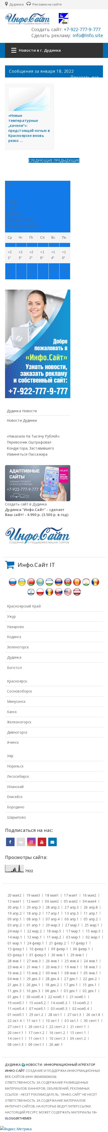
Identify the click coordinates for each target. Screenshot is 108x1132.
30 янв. (58, 954)
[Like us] (10, 842)
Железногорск (19, 722)
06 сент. (36, 1044)
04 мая (89, 901)
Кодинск (14, 636)
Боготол (14, 667)
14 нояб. (59, 1002)
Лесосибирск (18, 776)
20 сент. (15, 1032)
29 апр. (34, 907)
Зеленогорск (18, 647)
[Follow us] (21, 842)
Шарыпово (16, 817)
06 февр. (81, 948)
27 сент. (15, 1026)
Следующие (41, 160)
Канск (12, 711)
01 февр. (37, 954)
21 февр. (57, 943)
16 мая (89, 895)
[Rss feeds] (52, 842)
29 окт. (36, 1014)
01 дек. (14, 996)
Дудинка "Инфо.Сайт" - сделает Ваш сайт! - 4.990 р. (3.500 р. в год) (36, 512)
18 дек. (52, 984)
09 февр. (59, 948)
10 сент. (57, 1038)
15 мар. (93, 931)
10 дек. (33, 990)
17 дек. (71, 984)
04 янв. (15, 978)
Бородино (15, 807)
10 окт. (53, 1020)
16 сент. (57, 1032)
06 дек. (52, 990)
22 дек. (90, 978)
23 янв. (15, 967)
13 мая (14, 901)
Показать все (85, 77)
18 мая (52, 895)
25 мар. (92, 925)
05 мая (71, 901)
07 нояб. (37, 1008)
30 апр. (15, 907)
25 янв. (72, 961)
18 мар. (54, 931)
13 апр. (72, 913)
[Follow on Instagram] (31, 842)
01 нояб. (16, 1014)
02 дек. (89, 990)
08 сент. (15, 1044)
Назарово (15, 626)
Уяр (10, 755)
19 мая (33, 895)
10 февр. (37, 948)
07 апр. (53, 919)
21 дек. (14, 984)
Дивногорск (17, 732)
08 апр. (34, 919)
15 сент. (78, 1032)
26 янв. (53, 961)
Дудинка (16, 4)
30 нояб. (34, 996)
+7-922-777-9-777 (81, 29)
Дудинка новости (22, 410)
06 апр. (72, 919)
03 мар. (73, 937)
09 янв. (53, 973)
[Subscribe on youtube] (42, 842)
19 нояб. (16, 1002)
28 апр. (53, 907)
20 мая (14, 895)
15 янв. (34, 973)
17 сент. (36, 1032)
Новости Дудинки (22, 420)
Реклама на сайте (47, 4)
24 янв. (91, 961)
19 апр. (15, 913)
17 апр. (53, 913)
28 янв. (15, 961)
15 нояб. (37, 1002)
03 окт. (72, 1020)
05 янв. (91, 973)
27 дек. (71, 978)
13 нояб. (80, 1002)
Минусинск (16, 701)
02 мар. (93, 937)
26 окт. (93, 1014)
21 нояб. (78, 996)
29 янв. (77, 954)
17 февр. (79, 943)
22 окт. (15, 1020)
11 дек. (14, 990)
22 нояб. (56, 996)
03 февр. (16, 954)
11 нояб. (16, 1008)
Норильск (15, 766)
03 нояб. (59, 1008)
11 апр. (91, 913)
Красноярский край (24, 606)
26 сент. (36, 1026)
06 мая (52, 901)
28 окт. (55, 1014)
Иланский (15, 786)
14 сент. (15, 1038)
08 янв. (72, 973)
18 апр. (34, 913)
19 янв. (72, 967)
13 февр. (16, 948)
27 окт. (74, 1014)
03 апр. (15, 925)
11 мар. (54, 937)
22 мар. (34, 931)
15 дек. (89, 984)
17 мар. (73, 931)
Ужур (11, 616)
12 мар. (34, 937)
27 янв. (34, 961)
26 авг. (56, 1044)
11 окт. (34, 1020)
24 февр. (35, 943)
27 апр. (72, 907)
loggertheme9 (18, 1118)
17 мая (71, 895)
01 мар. (15, 943)
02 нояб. (80, 1008)
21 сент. (78, 1026)
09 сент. (78, 1038)
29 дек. (33, 978)
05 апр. (91, 919)
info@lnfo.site (87, 35)
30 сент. (91, 1020)
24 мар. (15, 931)
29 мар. (53, 925)
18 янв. (91, 967)
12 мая (33, 901)
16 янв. (15, 973)
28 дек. (52, 978)
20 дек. (33, 984)
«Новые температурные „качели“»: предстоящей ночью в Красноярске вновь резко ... (29, 128)
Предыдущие (66, 160)
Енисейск (15, 796)
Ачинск (13, 742)
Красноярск (17, 681)
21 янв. (34, 967)
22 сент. (57, 1026)
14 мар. (15, 937)
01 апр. (34, 925)
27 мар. (72, 925)
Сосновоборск (19, 691)
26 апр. (91, 907)
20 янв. (53, 967)
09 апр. (15, 919)
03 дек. (71, 990)
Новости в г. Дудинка (40, 50)
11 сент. (36, 1038)
